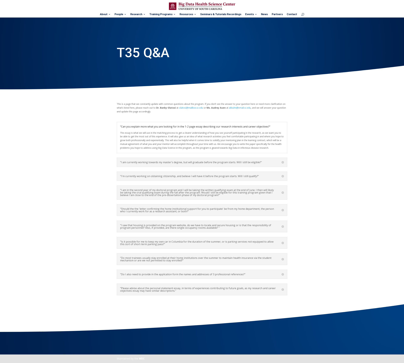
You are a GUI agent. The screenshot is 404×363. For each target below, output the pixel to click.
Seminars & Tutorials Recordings (220, 14)
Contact (292, 14)
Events (249, 14)
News (264, 14)
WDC (142, 358)
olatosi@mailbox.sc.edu (191, 107)
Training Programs (160, 14)
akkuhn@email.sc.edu (240, 107)
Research (136, 14)
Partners (277, 14)
